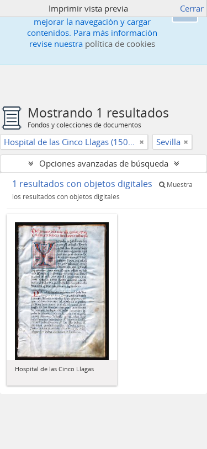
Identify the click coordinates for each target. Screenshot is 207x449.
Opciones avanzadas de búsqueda (103, 163)
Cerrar (192, 8)
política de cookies (120, 43)
